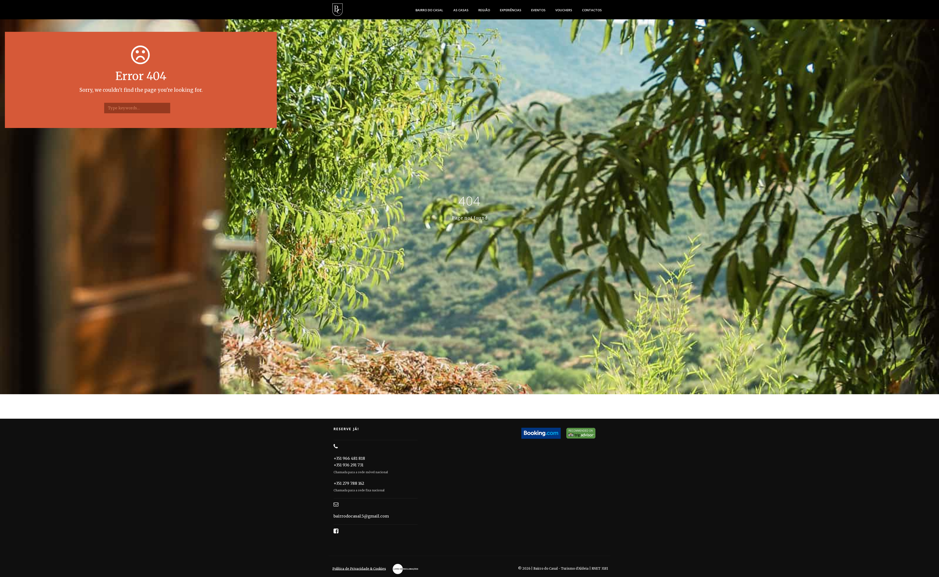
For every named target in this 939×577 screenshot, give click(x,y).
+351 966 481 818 (349, 458)
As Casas (461, 10)
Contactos (592, 10)
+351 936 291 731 (348, 464)
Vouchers (563, 10)
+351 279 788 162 (349, 483)
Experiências (510, 10)
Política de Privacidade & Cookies (359, 568)
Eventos (538, 10)
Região (484, 10)
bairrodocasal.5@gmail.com (361, 516)
